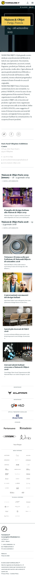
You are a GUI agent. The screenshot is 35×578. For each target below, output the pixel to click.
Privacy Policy (5, 573)
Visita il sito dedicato (10, 181)
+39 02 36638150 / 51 (9, 544)
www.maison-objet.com (11, 163)
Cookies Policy (14, 573)
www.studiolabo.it (8, 548)
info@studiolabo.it (8, 546)
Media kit (4, 553)
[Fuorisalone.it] (10, 3)
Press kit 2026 (5, 555)
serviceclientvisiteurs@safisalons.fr (15, 160)
